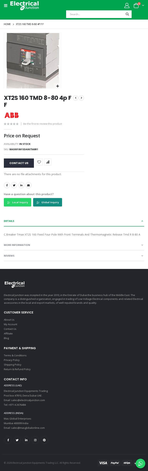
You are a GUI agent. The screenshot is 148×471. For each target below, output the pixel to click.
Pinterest (44, 440)
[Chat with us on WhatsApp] (140, 463)
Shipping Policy (12, 364)
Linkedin (26, 440)
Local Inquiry (20, 202)
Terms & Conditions (15, 355)
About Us (9, 319)
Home (7, 24)
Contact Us (10, 329)
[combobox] (94, 14)
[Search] (127, 14)
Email (28, 185)
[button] (57, 86)
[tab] (74, 221)
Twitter (14, 185)
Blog (6, 338)
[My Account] (127, 5)
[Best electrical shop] (24, 5)
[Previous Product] (75, 98)
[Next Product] (81, 98)
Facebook (7, 185)
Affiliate (8, 333)
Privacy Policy (12, 360)
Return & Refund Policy (17, 369)
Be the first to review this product (42, 123)
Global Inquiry (50, 202)
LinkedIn (21, 185)
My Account (10, 324)
